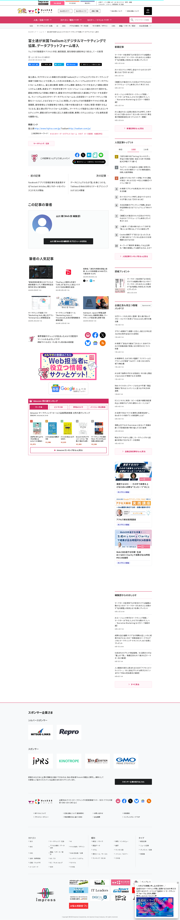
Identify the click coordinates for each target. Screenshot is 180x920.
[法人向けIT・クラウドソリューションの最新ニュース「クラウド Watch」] (78, 891)
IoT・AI (113, 2)
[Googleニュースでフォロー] (143, 801)
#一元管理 (88, 133)
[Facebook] (95, 335)
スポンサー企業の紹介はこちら (133, 782)
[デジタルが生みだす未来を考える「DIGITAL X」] (99, 898)
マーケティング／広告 (45, 26)
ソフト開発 (107, 2)
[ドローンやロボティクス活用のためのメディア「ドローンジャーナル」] (120, 898)
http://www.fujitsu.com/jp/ (48, 128)
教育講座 (115, 4)
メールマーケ (34, 867)
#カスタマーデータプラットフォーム (63, 133)
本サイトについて (40, 813)
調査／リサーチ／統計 (127, 26)
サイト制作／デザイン (100, 26)
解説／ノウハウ (98, 841)
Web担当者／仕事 (146, 26)
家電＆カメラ (78, 407)
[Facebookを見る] (124, 801)
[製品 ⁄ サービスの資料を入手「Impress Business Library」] (78, 898)
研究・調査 (128, 2)
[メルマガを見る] (118, 801)
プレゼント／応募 (146, 850)
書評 (116, 845)
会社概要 (97, 817)
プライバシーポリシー (42, 817)
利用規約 (127, 813)
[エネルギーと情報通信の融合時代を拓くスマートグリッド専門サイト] (120, 891)
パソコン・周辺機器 (97, 407)
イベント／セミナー (121, 854)
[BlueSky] (88, 343)
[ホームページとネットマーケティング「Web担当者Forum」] (120, 883)
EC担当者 (72, 3)
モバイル (73, 862)
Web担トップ (32, 32)
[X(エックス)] (103, 335)
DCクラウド (120, 2)
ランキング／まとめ (99, 858)
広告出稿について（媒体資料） (74, 813)
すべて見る (135, 684)
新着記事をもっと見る (135, 128)
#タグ (80, 133)
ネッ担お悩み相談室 (65, 342)
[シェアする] (77, 155)
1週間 (133, 149)
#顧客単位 (98, 133)
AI (57, 26)
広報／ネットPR (35, 862)
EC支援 (121, 4)
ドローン (109, 4)
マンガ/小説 (119, 850)
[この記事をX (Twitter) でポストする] (83, 155)
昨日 (120, 149)
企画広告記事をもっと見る (135, 451)
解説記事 (143, 841)
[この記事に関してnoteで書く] (95, 155)
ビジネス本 (58, 407)
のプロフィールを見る (68, 241)
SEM (51, 867)
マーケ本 (38, 407)
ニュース (41, 32)
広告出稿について (133, 11)
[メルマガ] (88, 335)
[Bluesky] (136, 801)
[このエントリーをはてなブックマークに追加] (89, 155)
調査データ (96, 845)
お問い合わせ (98, 813)
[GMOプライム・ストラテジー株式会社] (126, 761)
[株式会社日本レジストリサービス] (40, 761)
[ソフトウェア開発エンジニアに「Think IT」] (99, 883)
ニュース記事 (144, 845)
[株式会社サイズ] (97, 761)
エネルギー (101, 4)
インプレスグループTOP (132, 817)
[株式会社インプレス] (45, 895)
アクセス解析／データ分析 (78, 26)
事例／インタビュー (121, 841)
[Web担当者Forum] (40, 802)
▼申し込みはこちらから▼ (146, 896)
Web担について (116, 11)
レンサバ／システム (76, 858)
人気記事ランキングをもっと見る (135, 256)
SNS (63, 26)
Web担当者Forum (40, 11)
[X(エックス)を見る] (130, 801)
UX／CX (52, 858)
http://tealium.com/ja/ (80, 128)
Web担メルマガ (81, 11)
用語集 (142, 854)
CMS (113, 26)
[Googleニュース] (95, 343)
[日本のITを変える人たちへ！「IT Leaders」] (99, 891)
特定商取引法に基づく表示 (73, 817)
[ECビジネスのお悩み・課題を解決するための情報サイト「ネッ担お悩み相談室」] (78, 906)
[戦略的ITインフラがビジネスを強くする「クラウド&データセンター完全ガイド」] (78, 883)
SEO (31, 26)
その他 (72, 867)
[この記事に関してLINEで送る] (101, 155)
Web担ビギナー (65, 11)
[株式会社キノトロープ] (69, 761)
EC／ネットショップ (56, 862)
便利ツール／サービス (100, 854)
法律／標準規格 (35, 858)
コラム (95, 850)
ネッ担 (54, 342)
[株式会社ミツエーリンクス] (40, 732)
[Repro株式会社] (69, 732)
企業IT (100, 2)
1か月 (146, 149)
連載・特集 (95, 11)
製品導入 (87, 3)
